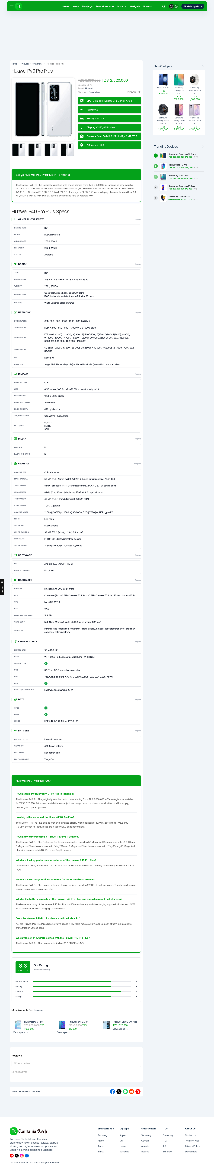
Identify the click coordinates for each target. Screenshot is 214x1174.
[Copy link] (138, 1091)
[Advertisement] (95, 35)
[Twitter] (16, 1155)
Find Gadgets (191, 6)
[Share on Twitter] (119, 1091)
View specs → (20, 1032)
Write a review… (23, 1063)
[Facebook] (26, 1155)
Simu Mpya (94, 92)
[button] (12, 6)
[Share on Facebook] (112, 1091)
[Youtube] (11, 1155)
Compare (131, 92)
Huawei (39, 1010)
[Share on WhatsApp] (125, 1091)
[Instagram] (21, 1155)
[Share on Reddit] (131, 1091)
